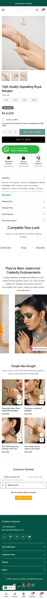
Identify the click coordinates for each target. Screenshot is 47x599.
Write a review (23, 498)
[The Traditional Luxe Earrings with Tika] (12, 430)
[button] (7, 4)
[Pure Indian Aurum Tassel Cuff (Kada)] (34, 430)
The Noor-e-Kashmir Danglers (33, 409)
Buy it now (24, 140)
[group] (23, 43)
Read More (6, 195)
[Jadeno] (23, 10)
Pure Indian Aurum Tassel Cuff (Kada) (32, 447)
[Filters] (2, 485)
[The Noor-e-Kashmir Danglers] (34, 392)
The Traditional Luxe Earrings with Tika (10, 447)
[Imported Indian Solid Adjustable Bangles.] (12, 392)
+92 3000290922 (8, 527)
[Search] (37, 10)
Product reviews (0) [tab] (11, 477)
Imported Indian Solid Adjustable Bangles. (11, 409)
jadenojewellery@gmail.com (13, 530)
